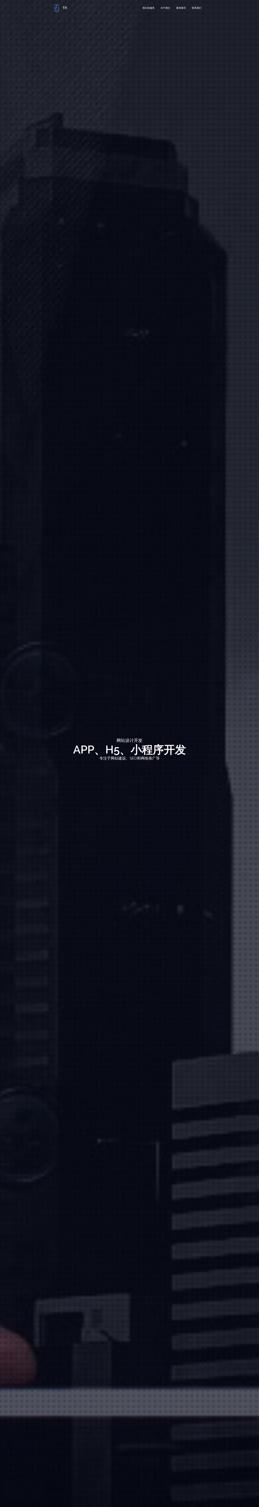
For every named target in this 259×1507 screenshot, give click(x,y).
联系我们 (197, 7)
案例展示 (181, 7)
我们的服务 (148, 7)
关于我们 (165, 7)
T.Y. (65, 8)
